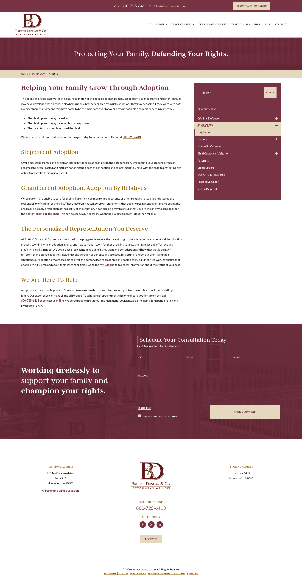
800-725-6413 (134, 5)
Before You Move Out (213, 24)
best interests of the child (42, 213)
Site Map (123, 573)
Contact (281, 24)
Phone (189, 357)
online (60, 300)
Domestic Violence (209, 146)
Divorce (202, 139)
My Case (105, 264)
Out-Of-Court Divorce (211, 174)
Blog (268, 24)
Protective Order (208, 181)
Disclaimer (144, 408)
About (160, 24)
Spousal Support (207, 189)
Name (141, 357)
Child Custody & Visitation (213, 153)
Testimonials (240, 24)
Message (143, 375)
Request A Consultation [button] (252, 5)
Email (237, 357)
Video (257, 24)
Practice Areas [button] (181, 24)
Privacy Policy (138, 573)
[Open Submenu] (276, 118)
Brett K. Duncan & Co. (143, 569)
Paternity (203, 160)
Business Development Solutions (166, 573)
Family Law (205, 125)
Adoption (205, 132)
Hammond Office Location (62, 490)
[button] (296, 552)
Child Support (205, 167)
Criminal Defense (208, 118)
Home (148, 24)
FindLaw (193, 573)
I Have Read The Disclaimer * (160, 416)
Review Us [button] (151, 538)
